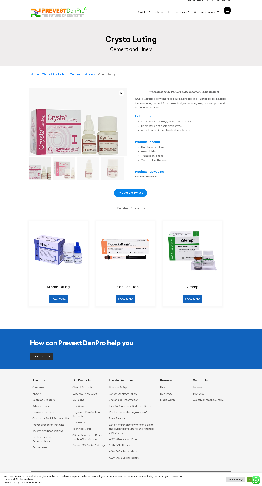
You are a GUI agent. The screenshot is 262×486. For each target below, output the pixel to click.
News (163, 387)
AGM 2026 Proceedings (123, 451)
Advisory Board (41, 406)
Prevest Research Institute (48, 424)
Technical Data (81, 428)
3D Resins (78, 399)
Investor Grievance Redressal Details (130, 406)
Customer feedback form (208, 399)
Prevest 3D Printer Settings (88, 445)
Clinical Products (82, 387)
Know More (58, 299)
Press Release (117, 418)
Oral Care (78, 406)
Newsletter (166, 393)
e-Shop (159, 12)
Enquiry (197, 387)
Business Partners (43, 412)
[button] (121, 93)
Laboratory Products (84, 393)
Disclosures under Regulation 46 (128, 412)
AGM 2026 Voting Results (124, 457)
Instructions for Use (130, 193)
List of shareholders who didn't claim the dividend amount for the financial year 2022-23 (131, 428)
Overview (38, 387)
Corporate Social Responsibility (50, 418)
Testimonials (39, 447)
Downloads (79, 422)
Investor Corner (177, 12)
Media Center (168, 399)
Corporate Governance (123, 393)
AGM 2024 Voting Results (124, 439)
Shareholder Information (123, 399)
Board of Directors (43, 399)
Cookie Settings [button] (235, 479)
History (36, 393)
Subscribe (199, 393)
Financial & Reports (120, 387)
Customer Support (205, 12)
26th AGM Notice (119, 445)
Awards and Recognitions (47, 431)
